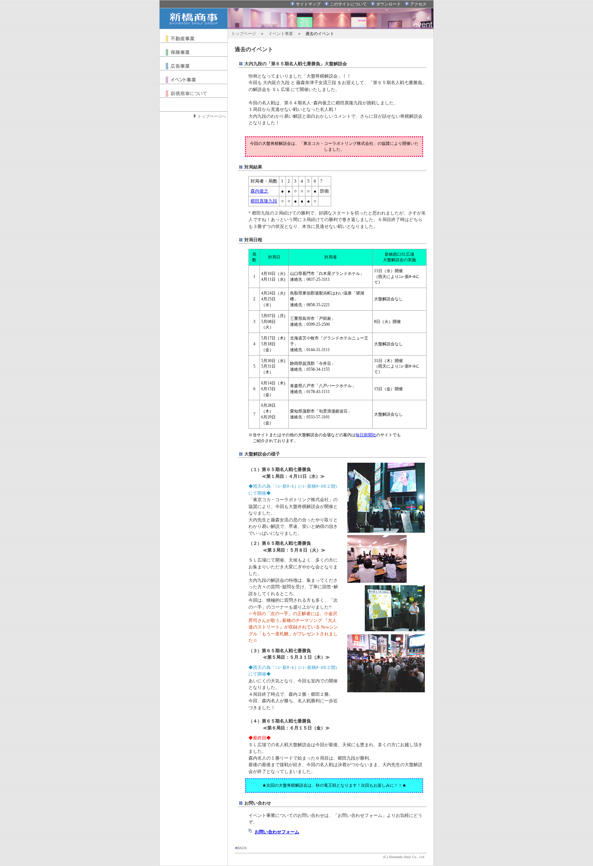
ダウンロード (388, 4)
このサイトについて (348, 4)
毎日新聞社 (366, 434)
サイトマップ (308, 4)
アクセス (418, 4)
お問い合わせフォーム (277, 831)
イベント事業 (280, 33)
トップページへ (211, 116)
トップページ (243, 33)
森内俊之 (259, 191)
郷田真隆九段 (264, 201)
